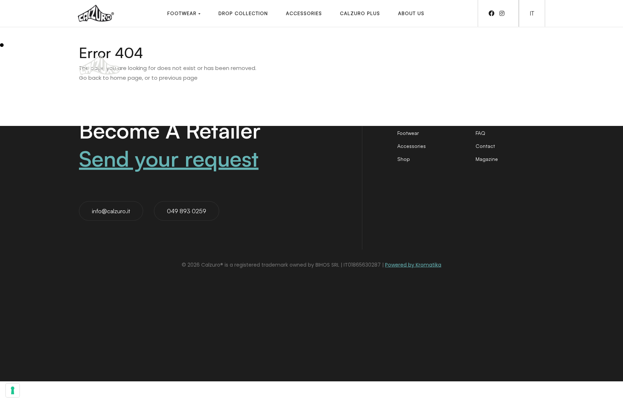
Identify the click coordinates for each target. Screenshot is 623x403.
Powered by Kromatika (413, 264)
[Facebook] (493, 13)
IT (532, 13)
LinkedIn (485, 57)
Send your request (169, 158)
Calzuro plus (490, 120)
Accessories (411, 146)
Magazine (487, 159)
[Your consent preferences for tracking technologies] (12, 390)
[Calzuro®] (96, 13)
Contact (485, 146)
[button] (184, 13)
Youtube (533, 57)
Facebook (386, 57)
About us (408, 120)
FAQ (480, 133)
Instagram (436, 57)
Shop (403, 159)
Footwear (408, 133)
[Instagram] (503, 13)
